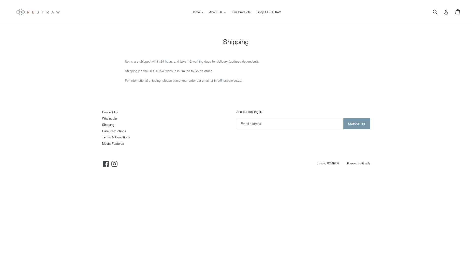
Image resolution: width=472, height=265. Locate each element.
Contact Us (110, 112)
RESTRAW (332, 163)
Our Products (241, 12)
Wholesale (109, 118)
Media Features (113, 143)
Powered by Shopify (358, 163)
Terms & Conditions (116, 137)
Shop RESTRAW (269, 12)
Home (199, 11)
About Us (218, 11)
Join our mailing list (250, 112)
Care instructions (114, 131)
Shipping (108, 124)
